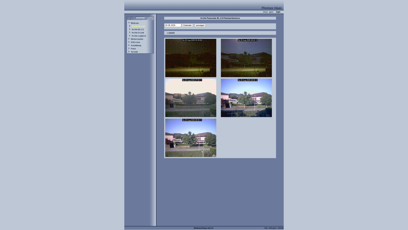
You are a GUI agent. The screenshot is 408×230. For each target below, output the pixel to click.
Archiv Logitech (139, 36)
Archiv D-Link (138, 33)
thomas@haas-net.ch (203, 228)
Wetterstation (137, 39)
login (278, 12)
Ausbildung (136, 45)
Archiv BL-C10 (138, 26)
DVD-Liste (135, 42)
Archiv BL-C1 (138, 29)
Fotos (133, 49)
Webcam (135, 23)
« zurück (171, 33)
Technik (134, 52)
